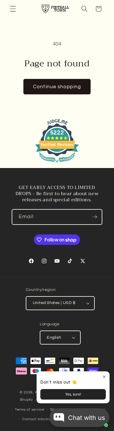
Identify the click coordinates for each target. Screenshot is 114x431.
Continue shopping (57, 86)
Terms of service (29, 409)
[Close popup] (104, 376)
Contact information (40, 419)
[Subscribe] (95, 217)
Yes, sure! (73, 394)
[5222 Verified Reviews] (57, 163)
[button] (13, 9)
